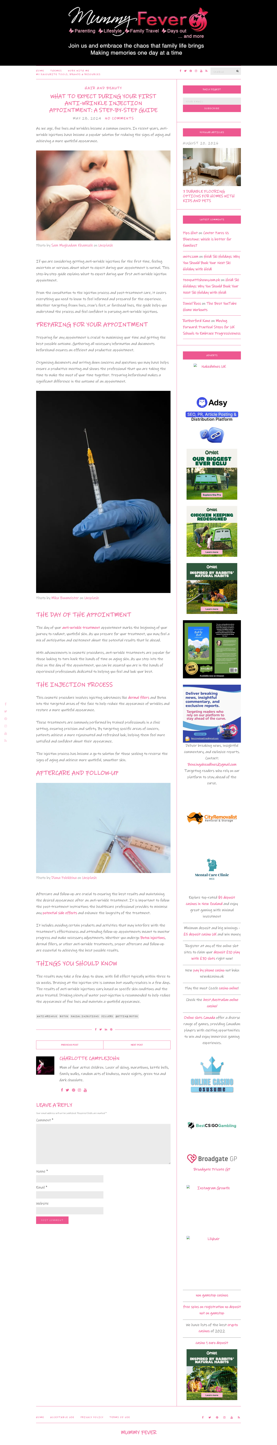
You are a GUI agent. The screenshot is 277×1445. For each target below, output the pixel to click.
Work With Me (78, 70)
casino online (228, 988)
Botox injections (152, 937)
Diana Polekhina (64, 877)
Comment (44, 1120)
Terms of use (120, 1417)
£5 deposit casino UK (200, 934)
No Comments (119, 118)
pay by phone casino (208, 970)
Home (40, 70)
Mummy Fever (138, 1432)
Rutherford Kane (196, 320)
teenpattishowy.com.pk (201, 280)
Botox (64, 1016)
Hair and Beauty (103, 88)
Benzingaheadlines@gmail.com (212, 764)
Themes (56, 70)
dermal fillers (138, 697)
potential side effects (60, 913)
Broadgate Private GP (211, 1169)
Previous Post (69, 1045)
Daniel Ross (192, 303)
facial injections (85, 1016)
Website (42, 1203)
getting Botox (127, 1016)
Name (42, 1171)
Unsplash (105, 245)
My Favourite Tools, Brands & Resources (68, 74)
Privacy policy (92, 1417)
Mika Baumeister (65, 598)
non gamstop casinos (212, 1295)
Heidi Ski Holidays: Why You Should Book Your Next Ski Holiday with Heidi (211, 262)
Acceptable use (62, 1417)
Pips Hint (190, 233)
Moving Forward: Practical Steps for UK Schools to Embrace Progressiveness (211, 327)
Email (41, 1187)
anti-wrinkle (47, 1016)
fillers (107, 1016)
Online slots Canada (199, 1017)
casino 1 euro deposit (212, 1342)
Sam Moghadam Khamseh (72, 245)
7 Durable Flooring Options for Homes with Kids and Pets (209, 196)
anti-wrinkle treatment (81, 627)
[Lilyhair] (212, 1261)
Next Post (137, 1045)
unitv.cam (190, 256)
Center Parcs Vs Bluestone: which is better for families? (207, 239)
